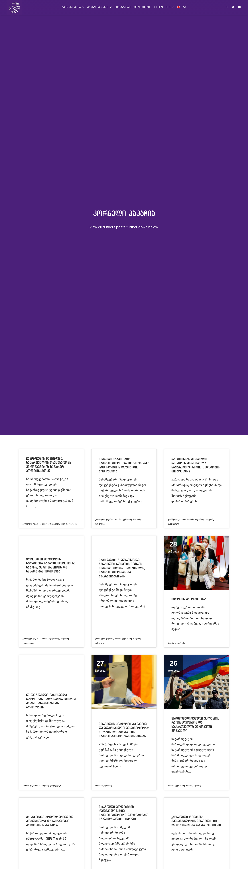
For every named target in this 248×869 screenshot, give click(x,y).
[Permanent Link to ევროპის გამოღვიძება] (196, 563)
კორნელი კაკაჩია (32, 524)
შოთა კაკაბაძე (193, 785)
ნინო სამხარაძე (69, 524)
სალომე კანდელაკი (51, 785)
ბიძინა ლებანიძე (50, 524)
